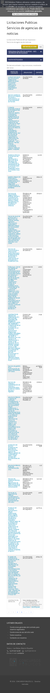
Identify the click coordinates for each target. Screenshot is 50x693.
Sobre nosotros (15, 635)
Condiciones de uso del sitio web (22, 632)
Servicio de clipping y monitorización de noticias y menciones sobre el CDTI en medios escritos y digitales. (14, 387)
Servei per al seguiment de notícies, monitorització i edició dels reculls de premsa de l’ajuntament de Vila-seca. (14, 497)
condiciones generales (33, 11)
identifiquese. (35, 607)
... (26, 612)
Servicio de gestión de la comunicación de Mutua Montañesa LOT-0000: (14, 368)
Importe (39, 72)
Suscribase (26, 607)
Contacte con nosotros (18, 638)
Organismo (28, 72)
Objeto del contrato (14, 72)
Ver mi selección (30, 47)
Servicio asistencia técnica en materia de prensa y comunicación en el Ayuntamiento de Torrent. (14, 98)
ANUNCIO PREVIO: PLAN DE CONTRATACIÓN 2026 (14, 467)
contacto (20, 653)
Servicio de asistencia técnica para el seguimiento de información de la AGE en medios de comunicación (14, 483)
